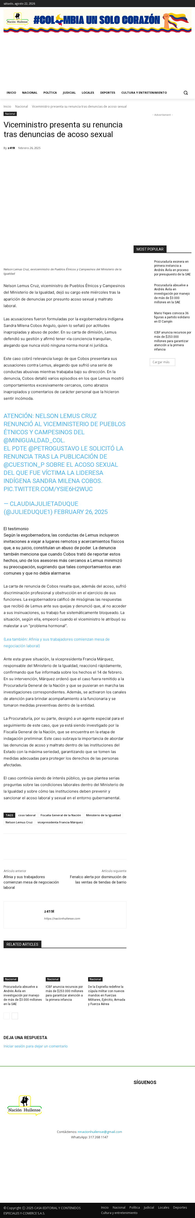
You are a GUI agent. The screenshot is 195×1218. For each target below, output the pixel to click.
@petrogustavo (53, 448)
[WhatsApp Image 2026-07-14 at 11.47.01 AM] (23, 54)
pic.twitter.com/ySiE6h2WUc (48, 489)
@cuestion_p (24, 464)
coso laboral (27, 815)
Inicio (7, 106)
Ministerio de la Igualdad (103, 815)
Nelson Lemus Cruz (19, 822)
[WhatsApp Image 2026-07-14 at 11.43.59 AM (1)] (122, 54)
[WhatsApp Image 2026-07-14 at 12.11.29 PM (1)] (72, 54)
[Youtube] (183, 1098)
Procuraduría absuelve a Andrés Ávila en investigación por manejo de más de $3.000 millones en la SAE (23, 995)
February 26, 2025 (81, 511)
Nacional (21, 106)
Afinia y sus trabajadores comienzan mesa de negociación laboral (31, 882)
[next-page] (15, 1016)
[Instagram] (174, 4)
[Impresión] (87, 161)
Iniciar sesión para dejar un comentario (36, 1046)
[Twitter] (188, 4)
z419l (11, 148)
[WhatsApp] (63, 161)
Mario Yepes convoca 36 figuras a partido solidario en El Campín (172, 317)
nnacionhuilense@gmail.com (100, 1131)
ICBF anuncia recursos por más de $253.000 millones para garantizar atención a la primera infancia (172, 341)
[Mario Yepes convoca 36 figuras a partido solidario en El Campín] (142, 317)
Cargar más (161, 362)
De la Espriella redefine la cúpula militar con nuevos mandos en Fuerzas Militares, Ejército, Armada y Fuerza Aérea (106, 995)
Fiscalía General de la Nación (61, 815)
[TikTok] (181, 4)
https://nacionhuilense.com (62, 918)
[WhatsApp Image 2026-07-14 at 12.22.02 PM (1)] (171, 54)
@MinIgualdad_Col (34, 440)
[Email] (75, 161)
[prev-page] (7, 1016)
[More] (98, 161)
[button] (185, 93)
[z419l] (24, 915)
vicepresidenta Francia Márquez (60, 822)
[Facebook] (167, 4)
